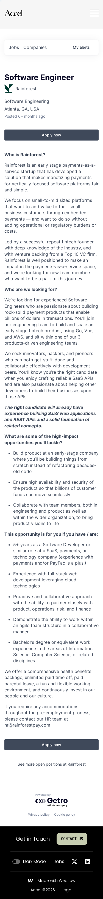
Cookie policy (64, 814)
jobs (14, 47)
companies (35, 47)
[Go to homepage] (13, 13)
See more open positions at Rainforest (52, 764)
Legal (67, 890)
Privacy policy (39, 814)
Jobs (59, 861)
